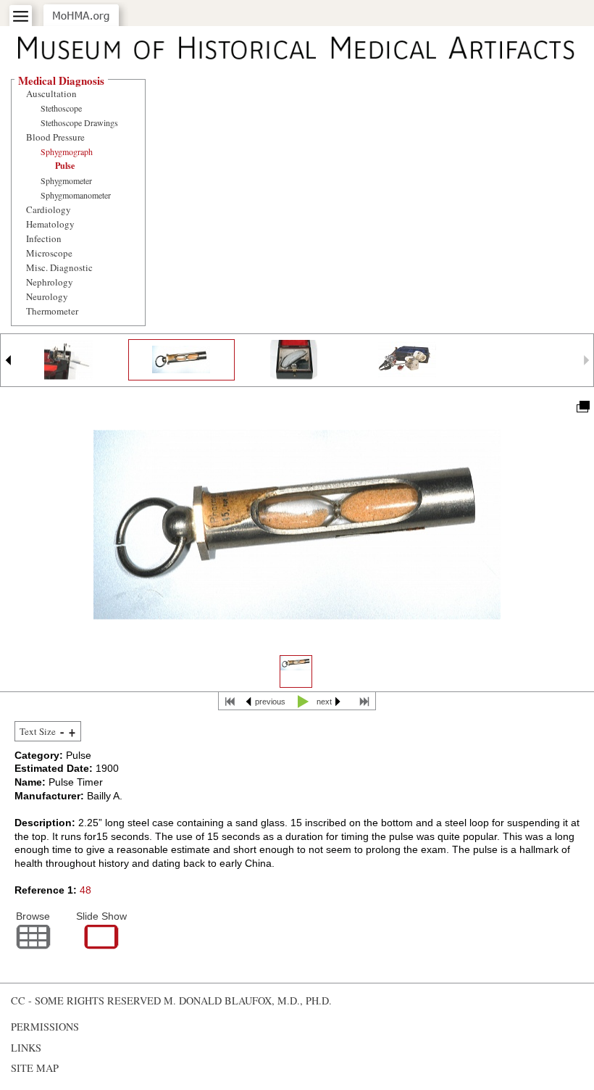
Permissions (45, 1026)
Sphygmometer (66, 180)
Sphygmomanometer (76, 195)
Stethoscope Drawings (79, 122)
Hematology (50, 223)
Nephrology (49, 281)
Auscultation (51, 93)
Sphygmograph (67, 151)
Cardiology (48, 209)
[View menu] (20, 16)
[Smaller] (62, 732)
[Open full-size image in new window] (582, 405)
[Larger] (72, 732)
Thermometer (52, 310)
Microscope (49, 252)
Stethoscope (61, 108)
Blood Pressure (55, 136)
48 (85, 890)
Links (26, 1047)
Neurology (47, 296)
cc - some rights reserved (86, 1000)
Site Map (35, 1068)
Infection (44, 238)
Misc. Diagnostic (59, 267)
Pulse (65, 165)
